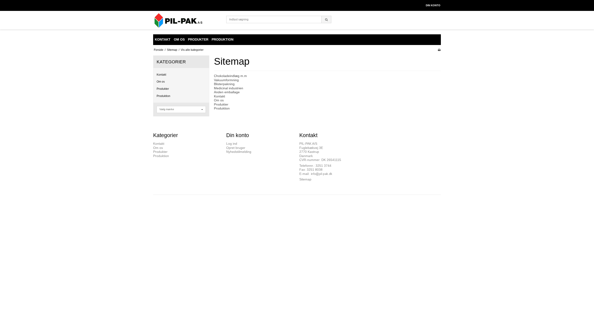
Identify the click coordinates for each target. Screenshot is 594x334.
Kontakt (161, 74)
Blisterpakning (224, 84)
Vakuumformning (226, 80)
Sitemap (305, 179)
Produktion (163, 96)
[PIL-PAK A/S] (187, 20)
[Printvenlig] (439, 49)
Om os (161, 81)
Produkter (163, 88)
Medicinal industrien (228, 88)
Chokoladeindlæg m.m (230, 76)
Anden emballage (227, 92)
